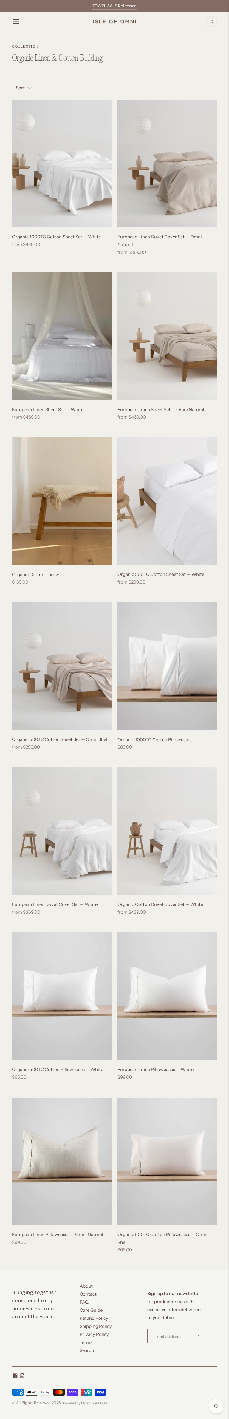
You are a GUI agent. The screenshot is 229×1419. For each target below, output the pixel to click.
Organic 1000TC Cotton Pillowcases (154, 739)
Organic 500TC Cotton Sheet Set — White (160, 574)
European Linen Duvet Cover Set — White (55, 904)
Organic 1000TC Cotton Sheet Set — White (56, 237)
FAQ (84, 1302)
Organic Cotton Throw (35, 574)
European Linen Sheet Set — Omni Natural (160, 409)
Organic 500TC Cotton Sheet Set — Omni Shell (60, 739)
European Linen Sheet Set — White (47, 409)
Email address (165, 1329)
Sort (20, 88)
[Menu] (16, 21)
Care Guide (91, 1310)
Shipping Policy (96, 1326)
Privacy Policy (94, 1334)
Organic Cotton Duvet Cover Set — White (160, 904)
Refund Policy (94, 1318)
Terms (86, 1342)
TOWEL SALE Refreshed (114, 5)
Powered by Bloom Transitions (85, 1403)
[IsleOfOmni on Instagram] (22, 1376)
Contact (88, 1294)
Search (87, 1350)
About (86, 1286)
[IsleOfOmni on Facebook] (15, 1376)
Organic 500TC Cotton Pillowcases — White (57, 1069)
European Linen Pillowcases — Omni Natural (57, 1234)
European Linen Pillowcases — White (155, 1069)
